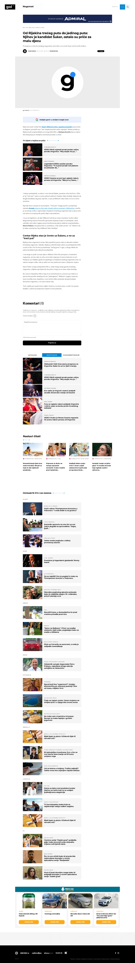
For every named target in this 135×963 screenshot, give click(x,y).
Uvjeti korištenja (97, 959)
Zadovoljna (37, 953)
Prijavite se (52, 343)
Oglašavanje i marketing (87, 959)
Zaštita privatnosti (105, 959)
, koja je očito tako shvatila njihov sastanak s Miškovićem (55, 208)
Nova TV (16, 953)
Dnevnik (24, 953)
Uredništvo (78, 959)
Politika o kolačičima (115, 959)
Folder (59, 953)
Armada (32, 208)
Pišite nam (72, 959)
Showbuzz (48, 953)
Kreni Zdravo (66, 953)
